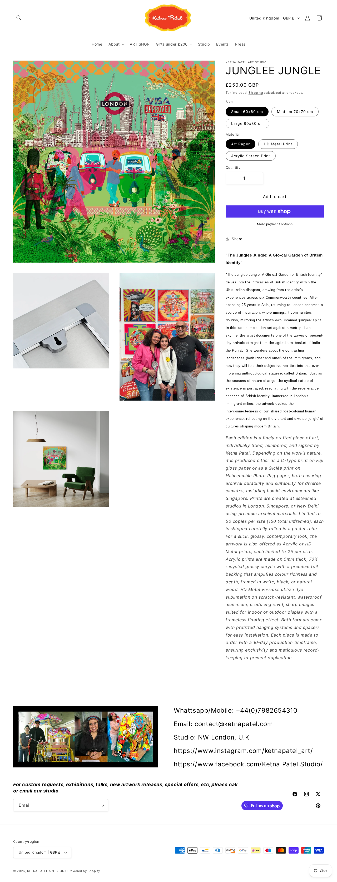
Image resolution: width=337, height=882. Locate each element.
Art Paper (240, 144)
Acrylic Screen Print (250, 156)
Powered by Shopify (84, 871)
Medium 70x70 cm (295, 111)
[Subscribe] (102, 805)
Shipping (256, 93)
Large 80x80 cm (247, 123)
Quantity (233, 167)
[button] (19, 18)
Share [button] (237, 238)
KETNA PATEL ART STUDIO (47, 871)
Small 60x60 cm (247, 111)
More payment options (275, 224)
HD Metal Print (278, 144)
